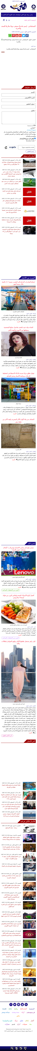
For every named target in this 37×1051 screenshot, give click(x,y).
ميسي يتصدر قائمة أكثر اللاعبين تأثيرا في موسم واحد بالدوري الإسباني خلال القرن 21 (11, 945)
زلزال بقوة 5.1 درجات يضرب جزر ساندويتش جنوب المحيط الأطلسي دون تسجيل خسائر (11, 174)
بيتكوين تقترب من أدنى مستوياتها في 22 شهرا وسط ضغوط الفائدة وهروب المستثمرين (11, 983)
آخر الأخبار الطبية (7, 735)
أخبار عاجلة (27, 20)
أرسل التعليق (30, 151)
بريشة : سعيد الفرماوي (11, 827)
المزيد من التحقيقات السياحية (10, 590)
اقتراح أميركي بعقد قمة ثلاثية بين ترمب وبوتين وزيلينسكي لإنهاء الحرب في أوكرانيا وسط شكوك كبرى (11, 806)
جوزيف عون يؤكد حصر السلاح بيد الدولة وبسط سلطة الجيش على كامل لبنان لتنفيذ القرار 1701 (11, 797)
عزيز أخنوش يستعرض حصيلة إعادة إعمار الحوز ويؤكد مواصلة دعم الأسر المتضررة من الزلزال (11, 954)
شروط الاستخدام (31, 130)
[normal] (6, 20)
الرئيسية (33, 20)
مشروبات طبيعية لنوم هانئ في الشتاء (11, 866)
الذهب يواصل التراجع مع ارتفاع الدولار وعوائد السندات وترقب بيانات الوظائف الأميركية (11, 973)
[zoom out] (9, 20)
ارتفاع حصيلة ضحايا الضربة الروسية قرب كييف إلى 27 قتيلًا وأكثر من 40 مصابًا (11, 231)
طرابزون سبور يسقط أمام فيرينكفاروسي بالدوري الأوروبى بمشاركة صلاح (11, 897)
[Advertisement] (18, 69)
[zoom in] (4, 20)
